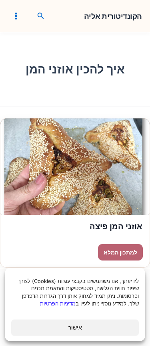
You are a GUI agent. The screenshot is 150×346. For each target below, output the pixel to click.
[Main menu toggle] (16, 16)
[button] (40, 16)
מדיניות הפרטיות (58, 303)
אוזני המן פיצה (116, 226)
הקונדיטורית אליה (113, 16)
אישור (75, 327)
